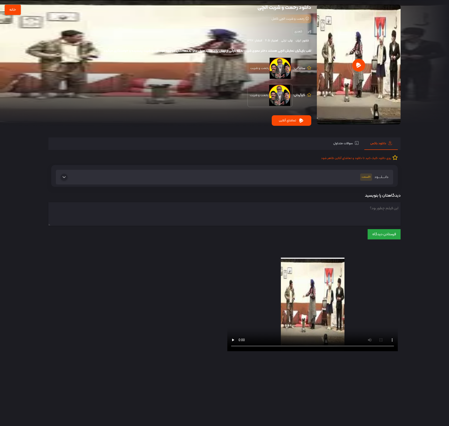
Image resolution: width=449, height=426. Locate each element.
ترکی (283, 40)
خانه (12, 10)
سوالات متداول (343, 143)
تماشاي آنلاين (287, 120)
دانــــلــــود (375, 177)
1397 (250, 40)
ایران (298, 40)
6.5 (267, 40)
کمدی (298, 31)
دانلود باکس (378, 143)
